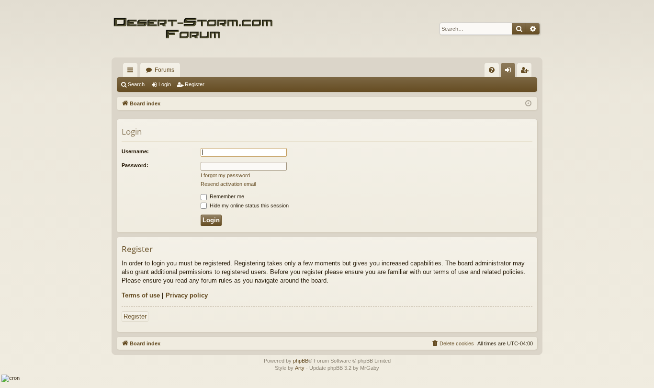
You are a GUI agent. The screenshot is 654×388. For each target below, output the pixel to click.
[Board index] (193, 28)
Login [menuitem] (510, 72)
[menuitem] (492, 70)
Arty (299, 368)
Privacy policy (187, 295)
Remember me (226, 196)
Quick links (132, 72)
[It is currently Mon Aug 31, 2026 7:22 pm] (528, 103)
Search (136, 84)
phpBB (300, 361)
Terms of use (141, 295)
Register (194, 84)
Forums (164, 70)
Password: (135, 165)
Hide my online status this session (248, 205)
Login (164, 84)
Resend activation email (228, 184)
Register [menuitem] (526, 72)
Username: (135, 151)
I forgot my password (225, 175)
